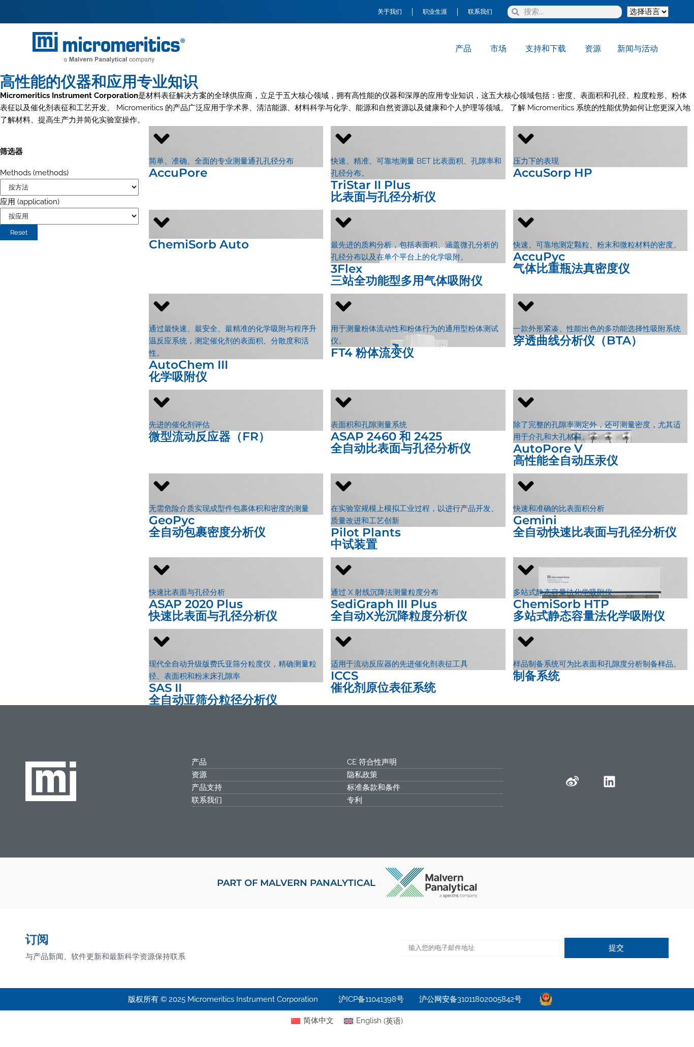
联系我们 (480, 11)
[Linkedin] (609, 781)
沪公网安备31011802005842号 (470, 999)
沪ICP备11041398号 (371, 999)
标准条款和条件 (373, 787)
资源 (199, 774)
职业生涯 (435, 11)
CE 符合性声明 (372, 762)
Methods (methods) (34, 172)
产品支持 (207, 787)
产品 (199, 762)
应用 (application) (29, 201)
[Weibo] (572, 781)
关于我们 (389, 11)
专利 (354, 800)
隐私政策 (362, 774)
